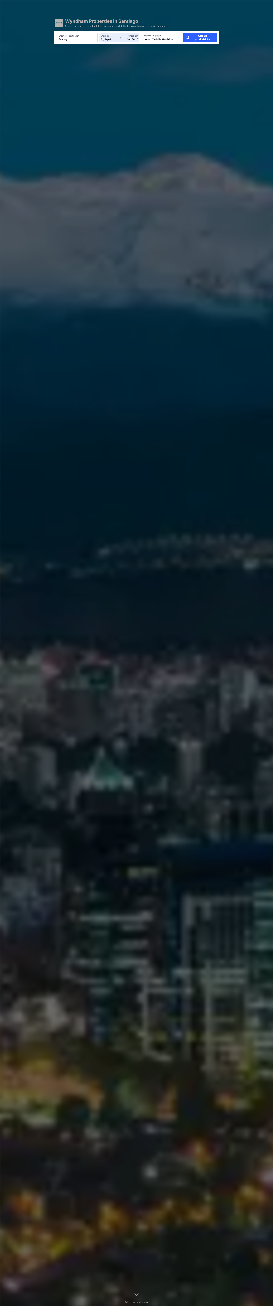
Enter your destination (69, 36)
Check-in (105, 36)
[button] (248, 4)
